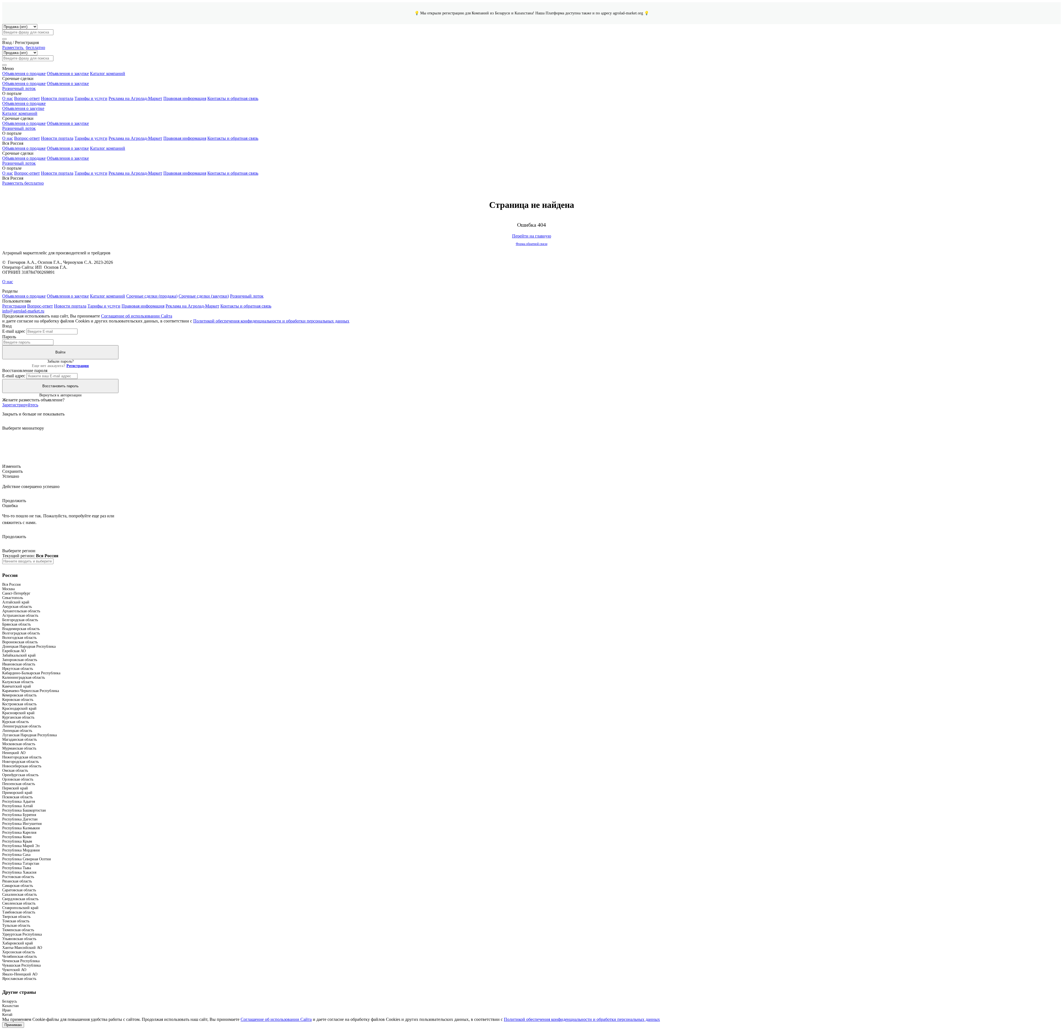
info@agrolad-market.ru (23, 311)
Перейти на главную (531, 236)
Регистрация (14, 306)
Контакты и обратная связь (232, 98)
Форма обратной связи (531, 244)
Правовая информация (184, 98)
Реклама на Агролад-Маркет (135, 98)
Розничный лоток (19, 88)
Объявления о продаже (24, 73)
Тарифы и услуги (90, 98)
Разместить (23, 47)
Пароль (9, 336)
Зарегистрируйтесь (20, 404)
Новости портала (57, 98)
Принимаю (13, 1025)
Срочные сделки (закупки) (204, 296)
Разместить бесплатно (23, 183)
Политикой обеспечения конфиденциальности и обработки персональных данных (271, 321)
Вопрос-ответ (27, 98)
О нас (7, 98)
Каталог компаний (107, 73)
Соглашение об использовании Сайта (136, 316)
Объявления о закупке (68, 73)
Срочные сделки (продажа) (151, 296)
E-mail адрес (13, 331)
